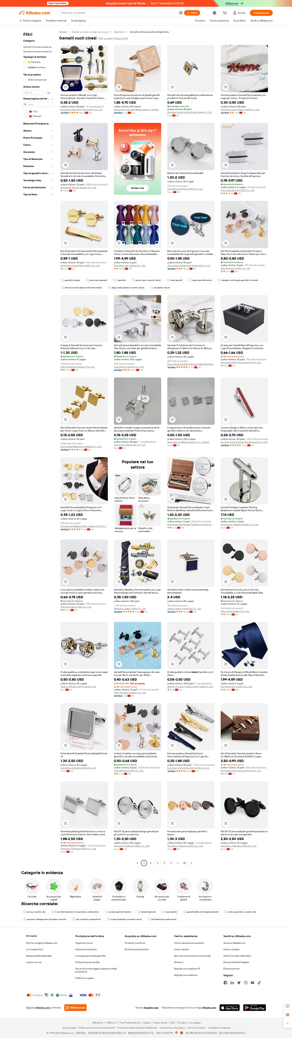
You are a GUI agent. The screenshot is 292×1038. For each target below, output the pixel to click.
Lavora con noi (33, 962)
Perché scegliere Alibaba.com (41, 943)
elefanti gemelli (148, 912)
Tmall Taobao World (129, 1022)
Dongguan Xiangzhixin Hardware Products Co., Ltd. (191, 524)
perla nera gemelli (98, 280)
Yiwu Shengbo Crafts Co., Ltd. (75, 607)
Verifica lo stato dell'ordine (237, 955)
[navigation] (38, 447)
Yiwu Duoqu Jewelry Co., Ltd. (129, 366)
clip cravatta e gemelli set (88, 919)
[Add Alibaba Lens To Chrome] (75, 1007)
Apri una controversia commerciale (192, 955)
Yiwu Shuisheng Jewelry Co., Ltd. (77, 366)
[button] (181, 13)
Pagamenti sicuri (84, 943)
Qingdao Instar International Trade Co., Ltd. (189, 112)
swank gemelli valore (202, 280)
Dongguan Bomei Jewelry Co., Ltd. (78, 187)
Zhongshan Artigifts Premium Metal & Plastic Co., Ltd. (191, 364)
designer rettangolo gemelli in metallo (240, 280)
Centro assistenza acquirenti (189, 943)
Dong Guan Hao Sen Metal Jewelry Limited (136, 109)
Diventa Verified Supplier (236, 962)
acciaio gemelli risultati (120, 912)
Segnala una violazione (186, 975)
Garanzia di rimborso (86, 949)
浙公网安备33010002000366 (201, 1033)
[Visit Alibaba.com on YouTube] (252, 983)
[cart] (225, 13)
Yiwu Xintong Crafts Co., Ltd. (235, 268)
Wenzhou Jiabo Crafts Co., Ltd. (130, 608)
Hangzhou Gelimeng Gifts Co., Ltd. (185, 189)
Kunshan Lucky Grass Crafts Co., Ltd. (240, 109)
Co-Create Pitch (34, 949)
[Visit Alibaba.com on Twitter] (239, 983)
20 (184, 863)
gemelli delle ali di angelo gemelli (202, 912)
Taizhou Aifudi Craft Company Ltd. (78, 686)
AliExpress (97, 1022)
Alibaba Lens (43, 1007)
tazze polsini (171, 912)
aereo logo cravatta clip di (148, 280)
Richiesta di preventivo (137, 949)
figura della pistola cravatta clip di (128, 287)
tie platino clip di (162, 287)
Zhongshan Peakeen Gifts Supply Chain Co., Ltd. (84, 526)
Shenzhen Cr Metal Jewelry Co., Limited (188, 442)
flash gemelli (176, 280)
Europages (195, 1022)
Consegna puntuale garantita (90, 955)
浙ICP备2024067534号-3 (232, 1033)
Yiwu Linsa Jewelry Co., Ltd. (235, 611)
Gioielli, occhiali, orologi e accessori (90, 32)
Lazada (146, 1022)
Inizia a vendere (231, 949)
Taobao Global (160, 1022)
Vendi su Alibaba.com (234, 943)
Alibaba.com (209, 1007)
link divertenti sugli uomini (163, 919)
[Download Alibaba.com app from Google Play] (254, 1007)
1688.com (111, 1022)
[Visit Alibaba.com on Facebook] (225, 983)
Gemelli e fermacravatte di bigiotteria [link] (149, 32)
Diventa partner (231, 968)
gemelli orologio (72, 280)
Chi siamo (31, 936)
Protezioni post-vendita (87, 962)
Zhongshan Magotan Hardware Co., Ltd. (81, 446)
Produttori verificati (135, 943)
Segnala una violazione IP (187, 968)
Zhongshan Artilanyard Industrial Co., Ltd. (188, 265)
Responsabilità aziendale (39, 955)
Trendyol (182, 1022)
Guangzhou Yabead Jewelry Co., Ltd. (239, 524)
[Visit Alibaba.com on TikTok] (259, 983)
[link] (287, 1006)
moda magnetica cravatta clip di (126, 919)
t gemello (121, 280)
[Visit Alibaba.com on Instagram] (246, 983)
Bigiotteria (119, 32)
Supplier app (151, 1007)
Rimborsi (178, 962)
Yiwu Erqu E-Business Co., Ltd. (129, 444)
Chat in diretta (181, 949)
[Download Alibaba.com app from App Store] (230, 1007)
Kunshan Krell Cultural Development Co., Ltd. (244, 442)
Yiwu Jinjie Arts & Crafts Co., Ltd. (237, 190)
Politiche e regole (84, 978)
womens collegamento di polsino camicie (46, 919)
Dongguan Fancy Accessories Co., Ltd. (241, 362)
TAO (172, 1022)
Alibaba (63, 32)
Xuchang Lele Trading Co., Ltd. (129, 265)
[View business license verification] (176, 1033)
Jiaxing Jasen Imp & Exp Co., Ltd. (184, 608)
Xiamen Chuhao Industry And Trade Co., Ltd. (190, 686)
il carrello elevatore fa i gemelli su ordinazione (77, 912)
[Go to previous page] (137, 863)
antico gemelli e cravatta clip (242, 912)
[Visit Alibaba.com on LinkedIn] (232, 983)
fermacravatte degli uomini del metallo (83, 287)
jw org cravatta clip (36, 912)
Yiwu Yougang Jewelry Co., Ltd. (130, 692)
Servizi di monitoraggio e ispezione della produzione (96, 970)
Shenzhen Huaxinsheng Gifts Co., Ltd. (80, 265)
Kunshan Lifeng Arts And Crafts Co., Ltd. (81, 109)
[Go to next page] (191, 863)
